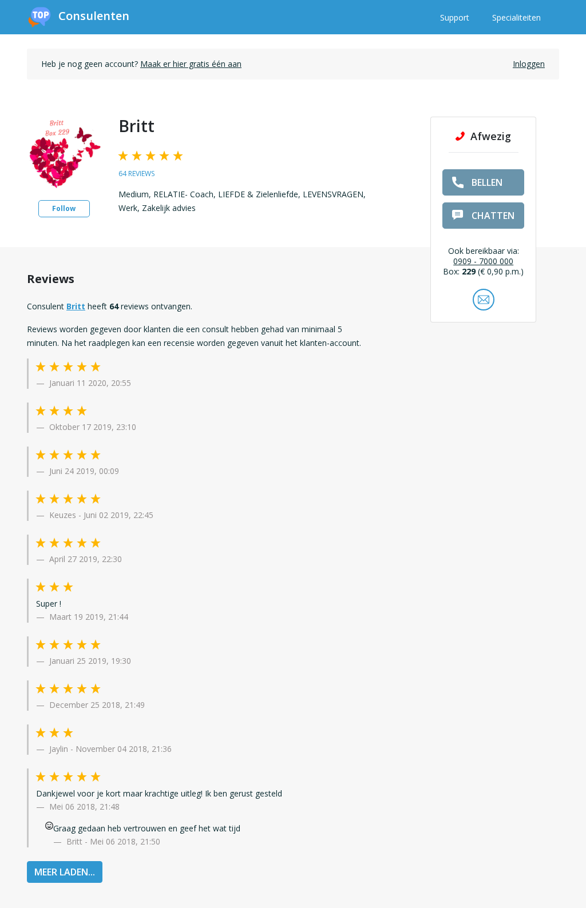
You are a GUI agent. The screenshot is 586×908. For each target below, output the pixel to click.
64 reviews (136, 173)
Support (454, 17)
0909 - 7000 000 (483, 261)
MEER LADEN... (64, 872)
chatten (493, 215)
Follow (64, 208)
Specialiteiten (516, 17)
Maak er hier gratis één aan (190, 63)
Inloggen (529, 63)
